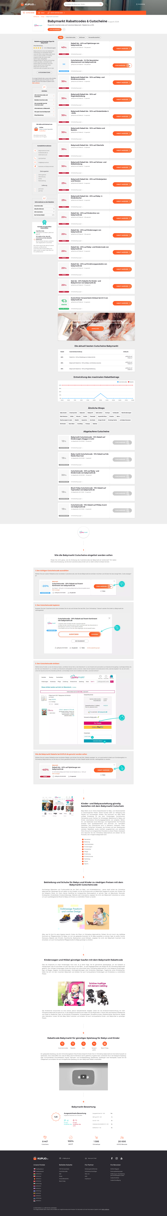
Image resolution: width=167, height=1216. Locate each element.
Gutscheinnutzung (44, 72)
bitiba (71, 416)
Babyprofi (90, 412)
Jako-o (118, 416)
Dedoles (95, 423)
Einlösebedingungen (76, 54)
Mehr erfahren (36, 83)
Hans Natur (72, 423)
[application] (96, 390)
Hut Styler (92, 420)
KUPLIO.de (36, 16)
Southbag (80, 423)
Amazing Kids (73, 412)
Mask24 (77, 420)
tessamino (84, 420)
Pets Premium (63, 416)
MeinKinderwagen (126, 412)
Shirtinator (63, 423)
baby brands (63, 412)
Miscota (78, 416)
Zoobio (85, 416)
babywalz (82, 412)
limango (88, 423)
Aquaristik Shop (102, 416)
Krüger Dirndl (101, 420)
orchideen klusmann (125, 420)
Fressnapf (92, 416)
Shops (42, 16)
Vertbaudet (116, 412)
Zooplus (111, 416)
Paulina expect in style (66, 420)
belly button (99, 412)
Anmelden (95, 328)
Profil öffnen (42, 131)
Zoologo (107, 412)
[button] (122, 382)
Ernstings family (112, 420)
